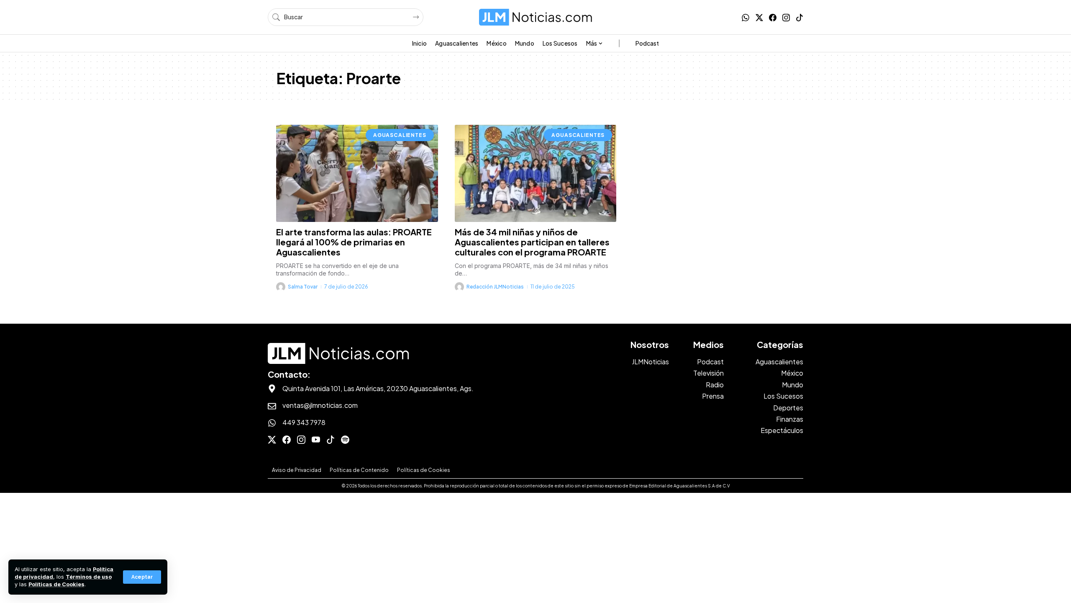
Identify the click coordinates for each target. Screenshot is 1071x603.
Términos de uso (89, 577)
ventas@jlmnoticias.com (320, 405)
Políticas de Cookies (56, 584)
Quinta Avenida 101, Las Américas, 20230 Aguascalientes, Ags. (378, 388)
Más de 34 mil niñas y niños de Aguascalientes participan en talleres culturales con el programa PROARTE (532, 242)
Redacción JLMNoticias (495, 286)
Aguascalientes (399, 135)
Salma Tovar (303, 286)
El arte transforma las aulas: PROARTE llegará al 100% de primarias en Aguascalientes (354, 242)
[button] (142, 577)
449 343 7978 (303, 422)
